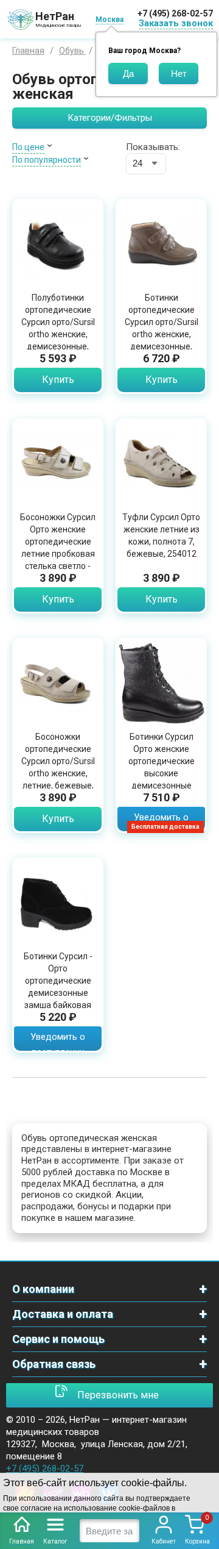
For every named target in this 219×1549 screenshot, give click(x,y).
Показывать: (153, 146)
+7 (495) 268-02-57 (175, 13)
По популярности (46, 160)
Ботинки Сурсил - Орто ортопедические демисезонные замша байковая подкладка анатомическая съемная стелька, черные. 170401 (58, 1005)
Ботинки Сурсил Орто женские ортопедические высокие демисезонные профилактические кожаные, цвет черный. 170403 (161, 779)
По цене (28, 147)
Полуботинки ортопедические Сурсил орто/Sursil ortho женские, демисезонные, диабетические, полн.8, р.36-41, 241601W (58, 340)
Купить (58, 379)
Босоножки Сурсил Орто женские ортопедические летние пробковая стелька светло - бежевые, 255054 (58, 547)
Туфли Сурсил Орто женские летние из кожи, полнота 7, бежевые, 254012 (161, 535)
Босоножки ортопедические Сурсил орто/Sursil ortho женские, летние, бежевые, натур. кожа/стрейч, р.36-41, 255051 (58, 773)
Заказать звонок (176, 23)
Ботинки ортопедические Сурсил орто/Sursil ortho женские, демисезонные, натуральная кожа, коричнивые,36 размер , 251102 (161, 340)
